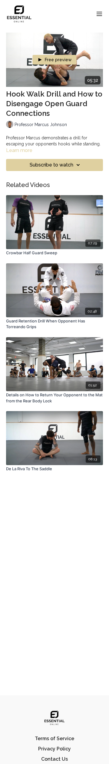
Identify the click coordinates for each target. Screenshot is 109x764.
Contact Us (54, 759)
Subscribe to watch (51, 165)
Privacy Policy (54, 749)
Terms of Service (54, 738)
